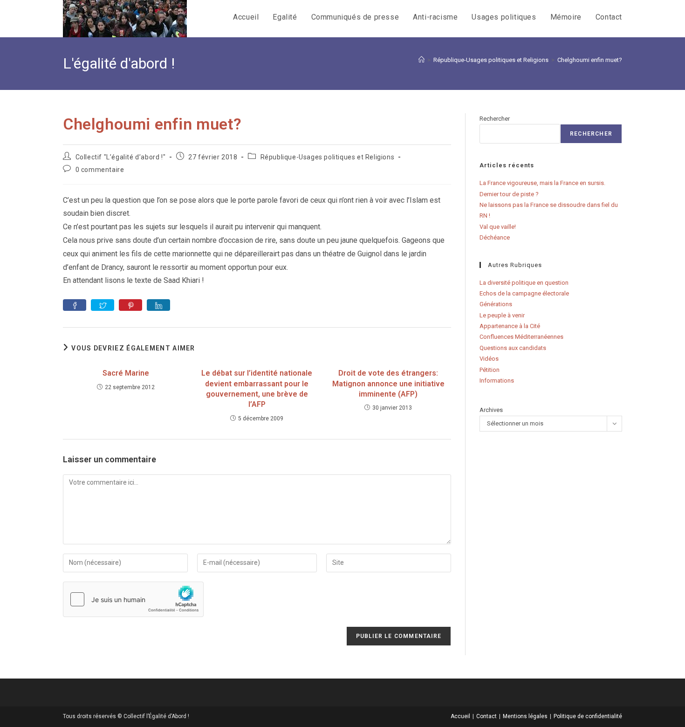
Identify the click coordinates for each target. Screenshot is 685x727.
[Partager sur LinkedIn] (158, 305)
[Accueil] (421, 59)
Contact (486, 716)
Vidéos (489, 358)
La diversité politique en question (524, 282)
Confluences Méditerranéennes (521, 336)
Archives (491, 409)
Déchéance (495, 237)
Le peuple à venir (502, 315)
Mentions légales (525, 716)
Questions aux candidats (513, 347)
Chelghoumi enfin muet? (589, 59)
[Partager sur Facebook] (74, 305)
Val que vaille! (498, 226)
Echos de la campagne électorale (524, 293)
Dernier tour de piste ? (509, 194)
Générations (496, 304)
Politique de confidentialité (588, 716)
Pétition (490, 369)
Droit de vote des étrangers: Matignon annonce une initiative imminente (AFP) (388, 383)
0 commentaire (99, 169)
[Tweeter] (102, 305)
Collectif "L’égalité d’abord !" (120, 157)
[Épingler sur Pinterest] (130, 305)
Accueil (460, 716)
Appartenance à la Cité (510, 325)
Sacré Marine (126, 373)
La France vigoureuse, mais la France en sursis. (542, 182)
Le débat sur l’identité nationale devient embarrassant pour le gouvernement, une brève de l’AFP (256, 389)
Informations (497, 380)
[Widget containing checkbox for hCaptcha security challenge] (133, 599)
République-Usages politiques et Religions (327, 157)
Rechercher (495, 118)
